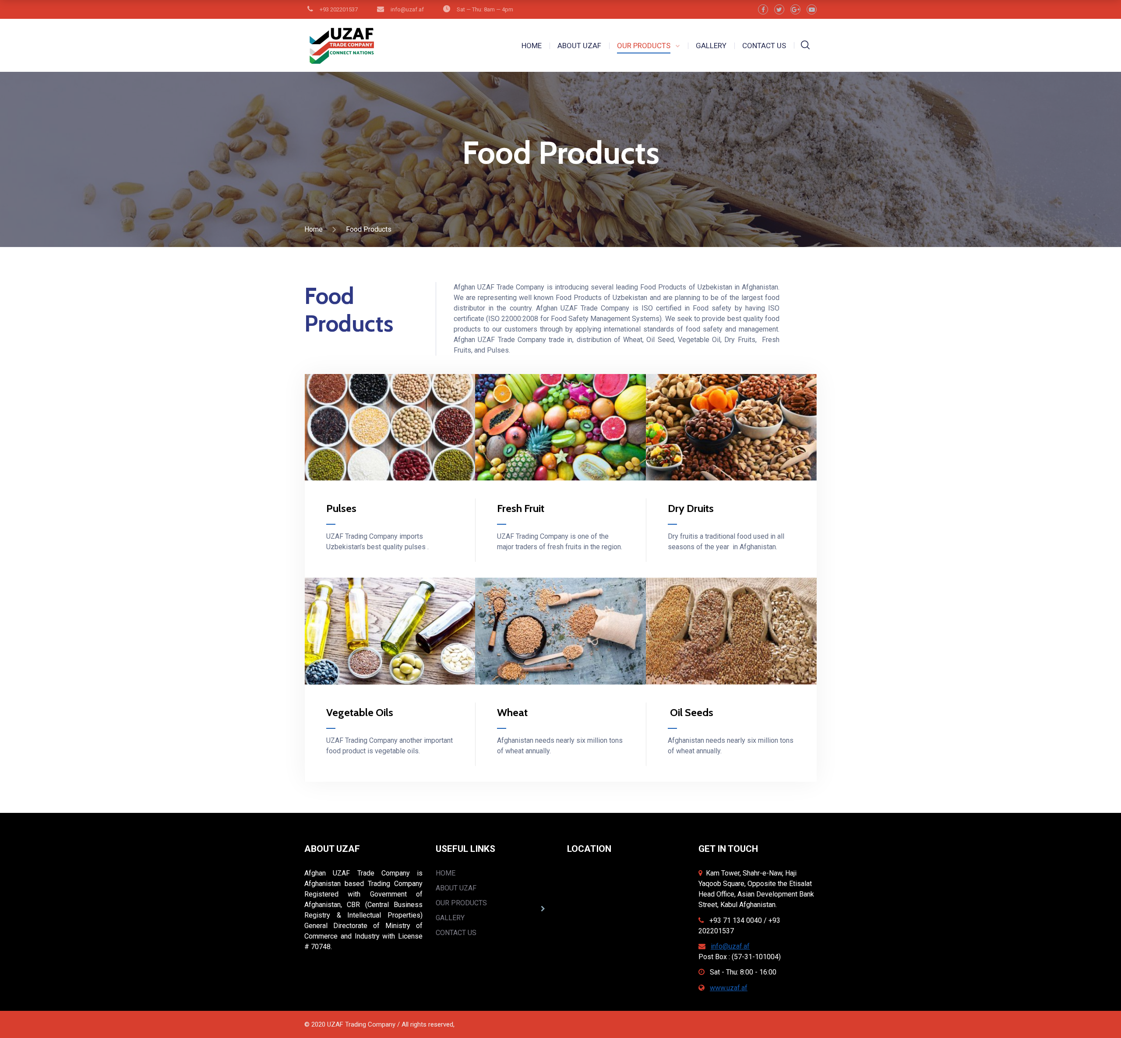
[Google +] (795, 9)
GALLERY (711, 45)
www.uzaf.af (728, 988)
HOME (532, 45)
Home (313, 229)
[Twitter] (779, 9)
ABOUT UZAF (579, 45)
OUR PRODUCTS (643, 45)
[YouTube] (812, 9)
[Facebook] (763, 9)
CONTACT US (764, 45)
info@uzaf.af (730, 946)
